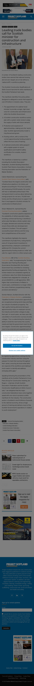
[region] (17, 343)
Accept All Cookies (17, 345)
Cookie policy (16, 340)
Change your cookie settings (17, 350)
